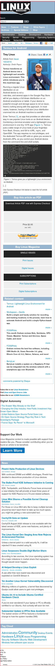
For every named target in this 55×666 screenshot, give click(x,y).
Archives (5, 30)
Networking (19, 40)
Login (51, 43)
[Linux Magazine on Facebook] (41, 43)
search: (3, 18)
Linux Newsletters (21, 389)
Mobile (27, 636)
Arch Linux (4, 521)
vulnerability (18, 570)
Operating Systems (46, 37)
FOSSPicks (12, 330)
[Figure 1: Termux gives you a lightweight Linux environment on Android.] (27, 160)
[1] (17, 116)
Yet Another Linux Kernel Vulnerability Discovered (27, 581)
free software (16, 642)
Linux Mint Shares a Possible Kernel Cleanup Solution (25, 500)
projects (13, 485)
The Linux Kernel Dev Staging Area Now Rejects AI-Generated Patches (26, 536)
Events (49, 632)
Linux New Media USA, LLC (45, 664)
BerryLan (11, 361)
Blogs (25, 27)
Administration (5, 504)
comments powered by (16, 381)
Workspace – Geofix (16, 312)
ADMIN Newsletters (22, 395)
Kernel (12, 504)
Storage (13, 471)
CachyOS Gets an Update (15, 518)
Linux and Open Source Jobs (15, 392)
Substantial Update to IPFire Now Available (23, 611)
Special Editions (21, 30)
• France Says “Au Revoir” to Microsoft (17, 422)
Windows (6, 642)
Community (27, 632)
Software (6, 40)
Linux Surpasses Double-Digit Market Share (24, 550)
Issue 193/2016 (11, 60)
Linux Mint (17, 504)
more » (49, 309)
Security (16, 539)
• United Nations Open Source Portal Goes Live (21, 414)
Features (14, 27)
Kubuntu (7, 485)
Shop (35, 30)
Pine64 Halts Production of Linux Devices (23, 468)
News (3, 27)
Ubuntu (4, 600)
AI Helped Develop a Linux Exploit (19, 567)
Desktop (4, 553)
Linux (8, 553)
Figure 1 (38, 124)
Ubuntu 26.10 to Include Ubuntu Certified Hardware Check (22, 596)
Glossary (5, 664)
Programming (28, 37)
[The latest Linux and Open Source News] (46, 43)
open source (28, 642)
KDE (3, 485)
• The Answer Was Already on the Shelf (17, 405)
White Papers (39, 27)
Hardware (8, 636)
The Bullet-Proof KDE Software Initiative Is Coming (27, 482)
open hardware (6, 471)
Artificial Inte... (5, 539)
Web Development (37, 639)
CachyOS (11, 521)
